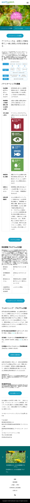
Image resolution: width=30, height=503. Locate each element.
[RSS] (15, 495)
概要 (15, 479)
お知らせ (15, 490)
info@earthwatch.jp (7, 437)
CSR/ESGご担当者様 (15, 487)
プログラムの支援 (19, 28)
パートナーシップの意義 (6, 28)
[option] (15, 461)
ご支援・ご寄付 (15, 485)
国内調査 (15, 482)
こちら (13, 333)
